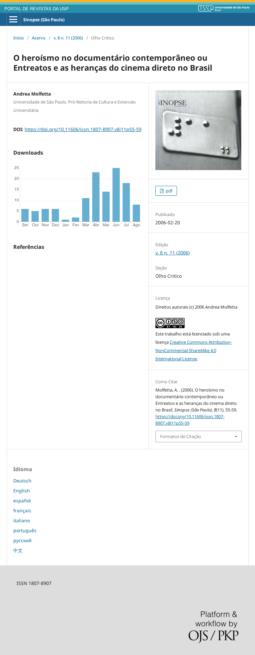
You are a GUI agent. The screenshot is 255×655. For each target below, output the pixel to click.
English (21, 490)
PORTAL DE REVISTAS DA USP (36, 9)
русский (22, 540)
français (22, 510)
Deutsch (22, 480)
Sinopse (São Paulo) (43, 20)
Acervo (38, 38)
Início (18, 38)
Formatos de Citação (180, 436)
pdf (168, 191)
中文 (18, 550)
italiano (21, 520)
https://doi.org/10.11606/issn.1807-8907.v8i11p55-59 (83, 129)
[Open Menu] (13, 19)
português (25, 530)
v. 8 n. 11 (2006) (68, 38)
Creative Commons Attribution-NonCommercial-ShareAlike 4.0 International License (193, 350)
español (22, 500)
